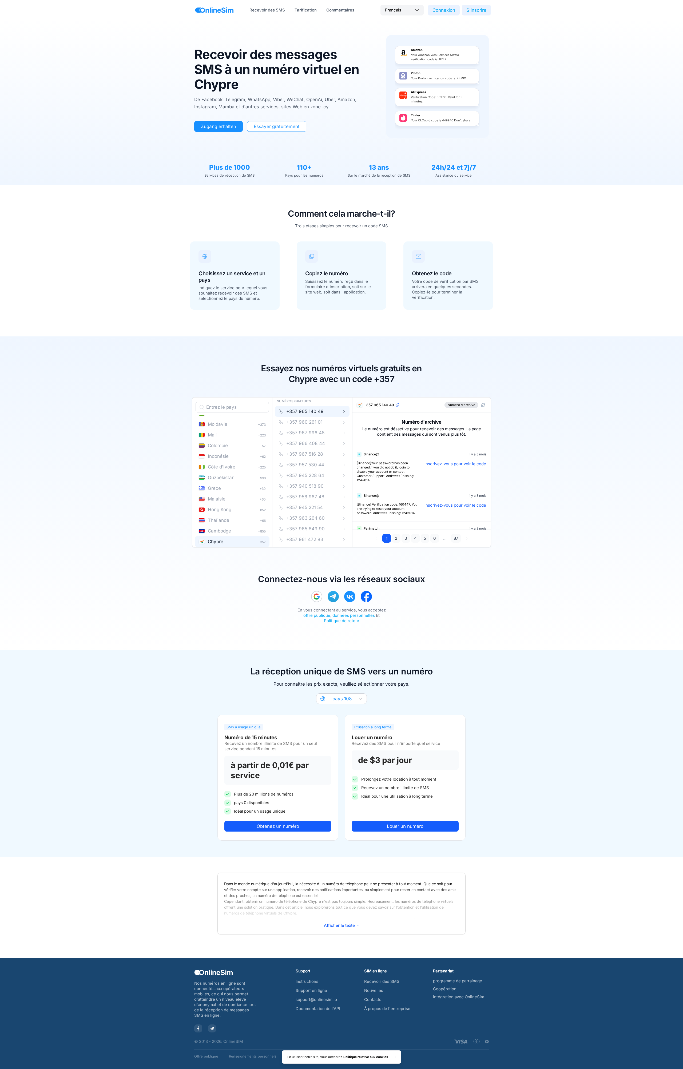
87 (456, 538)
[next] (466, 538)
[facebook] (366, 596)
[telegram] (333, 596)
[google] (316, 596)
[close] (394, 1057)
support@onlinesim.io (316, 999)
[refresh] (483, 405)
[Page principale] (214, 10)
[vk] (349, 596)
